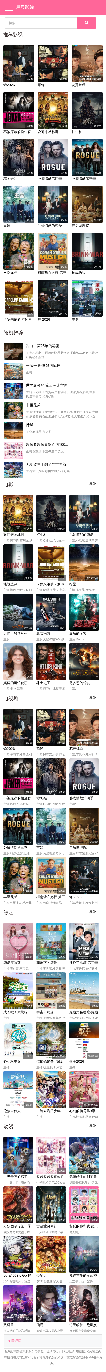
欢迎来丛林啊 (48, 132)
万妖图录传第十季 (17, 1226)
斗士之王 (43, 683)
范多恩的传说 (79, 683)
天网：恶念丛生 (15, 633)
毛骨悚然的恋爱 (50, 226)
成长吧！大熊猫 (15, 1012)
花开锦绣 (79, 85)
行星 (29, 425)
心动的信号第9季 (82, 1111)
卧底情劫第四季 (50, 179)
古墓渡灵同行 (46, 1226)
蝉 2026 (44, 319)
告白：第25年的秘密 (42, 346)
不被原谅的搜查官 (17, 132)
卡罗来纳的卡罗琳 (17, 319)
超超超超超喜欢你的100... (47, 444)
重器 (6, 226)
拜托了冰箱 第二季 (83, 963)
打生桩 (77, 132)
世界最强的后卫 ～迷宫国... (48, 385)
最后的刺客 (78, 633)
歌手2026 (76, 1061)
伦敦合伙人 (12, 1111)
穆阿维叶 (10, 179)
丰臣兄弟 (33, 405)
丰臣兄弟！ (12, 272)
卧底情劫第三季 (84, 179)
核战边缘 (79, 272)
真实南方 (43, 633)
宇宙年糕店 (45, 1012)
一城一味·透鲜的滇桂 (43, 365)
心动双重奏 (12, 1061)
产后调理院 (80, 226)
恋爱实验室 (12, 963)
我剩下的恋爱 (46, 963)
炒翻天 (41, 1275)
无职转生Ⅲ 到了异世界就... (47, 464)
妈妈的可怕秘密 (15, 683)
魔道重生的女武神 (83, 1275)
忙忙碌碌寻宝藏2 (49, 1061)
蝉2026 (9, 85)
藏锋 (41, 85)
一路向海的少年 (48, 1111)
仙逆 (39, 1325)
